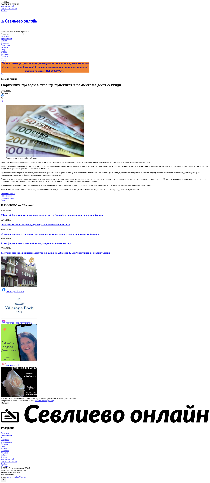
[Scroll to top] (3, 480)
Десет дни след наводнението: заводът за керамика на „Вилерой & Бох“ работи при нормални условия (55, 253)
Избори (4, 60)
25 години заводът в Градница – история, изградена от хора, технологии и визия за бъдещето (50, 234)
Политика (5, 36)
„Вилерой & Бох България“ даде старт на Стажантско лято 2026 (35, 224)
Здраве (4, 52)
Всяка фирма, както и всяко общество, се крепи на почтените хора (36, 243)
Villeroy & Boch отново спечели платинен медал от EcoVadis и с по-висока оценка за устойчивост (52, 215)
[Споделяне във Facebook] (2, 96)
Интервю (5, 54)
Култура (4, 47)
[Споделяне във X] (2, 99)
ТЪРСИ (4, 11)
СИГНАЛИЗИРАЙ (9, 9)
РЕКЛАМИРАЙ (7, 6)
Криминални (6, 39)
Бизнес (4, 41)
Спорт (3, 49)
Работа (4, 58)
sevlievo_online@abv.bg (44, 401)
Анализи (4, 56)
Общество (5, 43)
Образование (6, 45)
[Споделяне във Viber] (2, 102)
